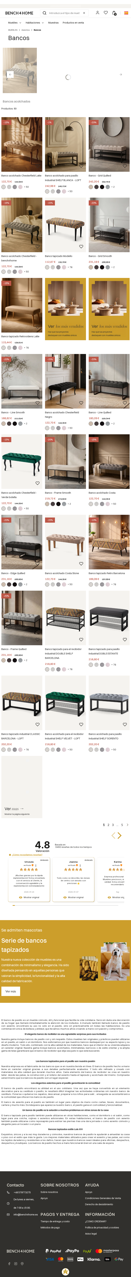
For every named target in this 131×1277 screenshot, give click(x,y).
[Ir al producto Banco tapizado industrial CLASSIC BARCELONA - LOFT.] (21, 703)
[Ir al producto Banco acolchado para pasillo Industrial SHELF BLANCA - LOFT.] (65, 144)
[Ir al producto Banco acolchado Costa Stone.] (65, 542)
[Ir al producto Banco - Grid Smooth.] (109, 225)
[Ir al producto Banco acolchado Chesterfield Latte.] (21, 144)
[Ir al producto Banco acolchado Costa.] (109, 461)
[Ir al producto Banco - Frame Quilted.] (21, 618)
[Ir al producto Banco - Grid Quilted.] (109, 144)
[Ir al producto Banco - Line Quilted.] (109, 381)
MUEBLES (12, 30)
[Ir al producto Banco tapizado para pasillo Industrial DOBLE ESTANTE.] (109, 618)
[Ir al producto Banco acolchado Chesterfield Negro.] (65, 381)
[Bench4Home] (22, 1263)
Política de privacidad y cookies (102, 1227)
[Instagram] (15, 1263)
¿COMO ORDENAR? (95, 1221)
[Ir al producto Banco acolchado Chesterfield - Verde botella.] (21, 461)
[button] (44, 13)
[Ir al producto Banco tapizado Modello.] (65, 225)
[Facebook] (9, 1263)
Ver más (10, 991)
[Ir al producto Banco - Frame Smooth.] (65, 461)
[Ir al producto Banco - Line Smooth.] (21, 381)
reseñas (73, 847)
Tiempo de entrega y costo (55, 1221)
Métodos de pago (50, 1227)
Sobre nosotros (49, 1192)
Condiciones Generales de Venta (103, 1198)
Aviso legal (91, 1233)
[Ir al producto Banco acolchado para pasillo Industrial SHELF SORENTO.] (109, 703)
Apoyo (44, 1198)
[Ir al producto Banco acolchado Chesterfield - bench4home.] (21, 225)
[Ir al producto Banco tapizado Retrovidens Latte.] (21, 305)
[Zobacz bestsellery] (65, 309)
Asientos (25, 30)
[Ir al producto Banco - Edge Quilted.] (21, 542)
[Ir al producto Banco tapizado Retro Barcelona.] (109, 542)
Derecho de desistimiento (99, 1204)
